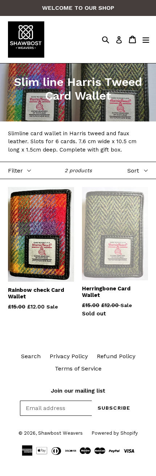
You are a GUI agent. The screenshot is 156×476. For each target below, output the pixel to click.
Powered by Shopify (114, 433)
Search (31, 356)
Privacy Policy (69, 356)
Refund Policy (116, 356)
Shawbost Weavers (61, 433)
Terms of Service (78, 368)
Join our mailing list (78, 391)
